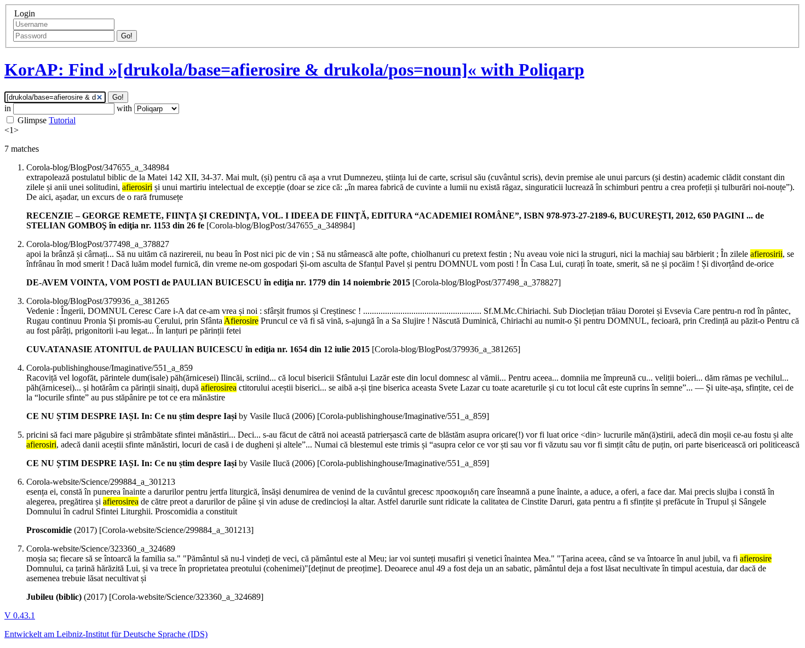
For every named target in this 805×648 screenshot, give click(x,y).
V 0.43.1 (19, 615)
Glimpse (32, 120)
